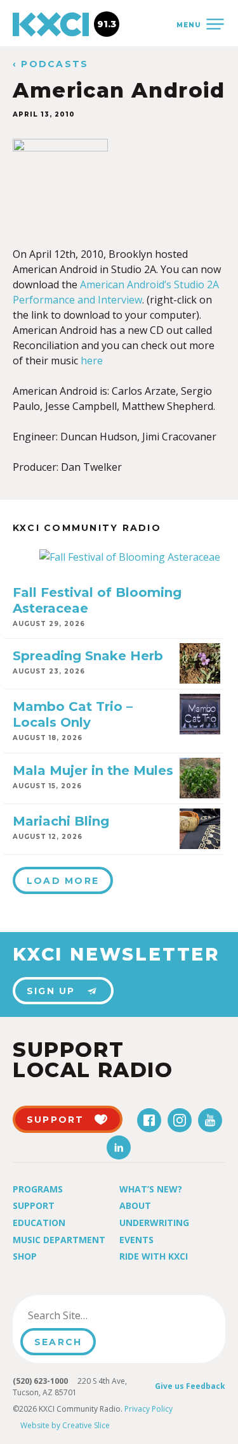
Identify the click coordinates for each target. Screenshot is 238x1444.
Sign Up (51, 991)
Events (136, 1240)
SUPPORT (55, 1119)
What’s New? (150, 1189)
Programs (38, 1189)
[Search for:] (84, 1315)
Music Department (59, 1240)
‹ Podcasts (50, 64)
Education (39, 1223)
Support (34, 1205)
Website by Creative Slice (65, 1425)
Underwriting (154, 1223)
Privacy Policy (148, 1408)
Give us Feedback (190, 1386)
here (92, 360)
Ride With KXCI (153, 1256)
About (135, 1205)
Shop (25, 1256)
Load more (63, 880)
